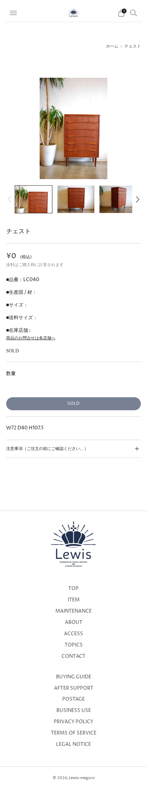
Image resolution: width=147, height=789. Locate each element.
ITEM (74, 600)
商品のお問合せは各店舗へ (30, 338)
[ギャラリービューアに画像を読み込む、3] (118, 199)
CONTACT (73, 656)
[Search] (133, 12)
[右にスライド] (136, 199)
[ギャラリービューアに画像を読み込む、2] (76, 199)
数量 (11, 373)
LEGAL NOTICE (73, 744)
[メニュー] (13, 13)
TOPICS (74, 645)
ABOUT (73, 622)
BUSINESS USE (73, 710)
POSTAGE (73, 699)
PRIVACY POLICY (73, 722)
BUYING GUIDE (73, 677)
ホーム (112, 46)
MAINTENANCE (73, 611)
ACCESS (73, 634)
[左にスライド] (10, 199)
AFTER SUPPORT (73, 688)
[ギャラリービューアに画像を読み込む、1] (33, 199)
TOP (73, 589)
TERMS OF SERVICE (73, 733)
